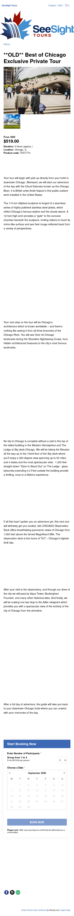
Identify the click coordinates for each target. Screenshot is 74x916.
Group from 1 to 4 (18, 759)
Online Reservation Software (33, 909)
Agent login (65, 909)
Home (7, 44)
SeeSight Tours (9, 5)
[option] (12, 121)
